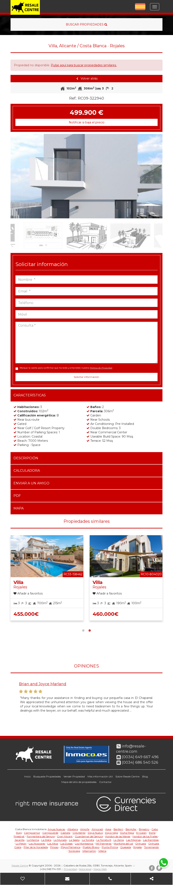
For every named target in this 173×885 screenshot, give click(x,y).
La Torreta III (103, 840)
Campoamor (32, 832)
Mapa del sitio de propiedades (78, 782)
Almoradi (97, 829)
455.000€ (26, 614)
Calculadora (27, 471)
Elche (152, 832)
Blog (145, 776)
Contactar (105, 782)
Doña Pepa (127, 832)
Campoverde (50, 832)
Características (30, 395)
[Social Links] (152, 879)
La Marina (33, 840)
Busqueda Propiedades (47, 776)
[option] (86, 176)
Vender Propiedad (74, 776)
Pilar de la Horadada (36, 847)
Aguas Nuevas (56, 829)
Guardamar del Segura (89, 836)
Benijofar (131, 829)
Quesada (125, 847)
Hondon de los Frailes (145, 836)
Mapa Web (100, 869)
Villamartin (89, 851)
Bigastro (144, 829)
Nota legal (85, 869)
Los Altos (52, 843)
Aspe (108, 829)
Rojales (137, 847)
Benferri (118, 829)
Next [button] (154, 176)
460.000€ (105, 614)
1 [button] (83, 630)
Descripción (26, 458)
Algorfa (84, 829)
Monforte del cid (123, 843)
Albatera (72, 829)
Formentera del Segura (41, 836)
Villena (102, 851)
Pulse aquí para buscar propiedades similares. (84, 65)
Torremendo (151, 847)
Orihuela (140, 843)
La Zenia (119, 840)
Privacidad (70, 869)
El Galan (141, 832)
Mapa (19, 508)
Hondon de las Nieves (117, 836)
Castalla (65, 832)
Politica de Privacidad (101, 367)
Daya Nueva (95, 832)
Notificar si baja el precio (86, 122)
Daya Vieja (111, 832)
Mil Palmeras (103, 843)
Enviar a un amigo (31, 483)
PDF (17, 496)
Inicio (27, 776)
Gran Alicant (65, 836)
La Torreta (88, 840)
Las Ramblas (151, 840)
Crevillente (79, 832)
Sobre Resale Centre (127, 776)
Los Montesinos (84, 843)
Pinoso (54, 847)
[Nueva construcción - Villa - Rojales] (86, 176)
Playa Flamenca (70, 847)
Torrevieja (74, 851)
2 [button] (90, 630)
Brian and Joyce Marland (42, 684)
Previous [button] (18, 176)
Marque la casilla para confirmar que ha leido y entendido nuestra (66, 367)
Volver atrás (88, 78)
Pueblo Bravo (91, 847)
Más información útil (100, 776)
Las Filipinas (133, 840)
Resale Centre (20, 865)
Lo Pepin (21, 843)
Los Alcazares (37, 843)
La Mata (46, 840)
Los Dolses (66, 843)
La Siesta (74, 840)
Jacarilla (19, 840)
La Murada (60, 840)
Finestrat (19, 836)
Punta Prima (110, 847)
